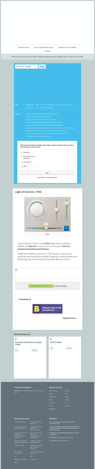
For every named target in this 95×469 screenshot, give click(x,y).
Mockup (58, 105)
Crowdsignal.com (51, 177)
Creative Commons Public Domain (64, 128)
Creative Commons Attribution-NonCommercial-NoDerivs (44, 122)
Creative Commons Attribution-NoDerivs (38, 117)
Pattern (69, 105)
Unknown (42, 136)
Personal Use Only (32, 136)
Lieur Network (68, 437)
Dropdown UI (25, 299)
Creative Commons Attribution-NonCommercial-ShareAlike (44, 125)
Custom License (31, 131)
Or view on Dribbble (60, 286)
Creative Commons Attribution (48, 114)
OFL (67, 133)
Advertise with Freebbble (67, 47)
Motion (64, 105)
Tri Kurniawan (63, 440)
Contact (47, 51)
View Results (41, 177)
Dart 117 (32, 246)
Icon (45, 105)
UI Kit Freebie (56, 342)
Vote (47, 173)
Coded (37, 105)
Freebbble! (48, 6)
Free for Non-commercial (34, 133)
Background (30, 105)
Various (42, 107)
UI (33, 107)
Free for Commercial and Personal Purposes (51, 131)
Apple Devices (69, 318)
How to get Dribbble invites (44, 47)
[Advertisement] (47, 27)
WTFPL (48, 136)
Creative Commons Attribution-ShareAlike (39, 128)
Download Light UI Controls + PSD (41, 286)
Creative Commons (32, 114)
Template (29, 107)
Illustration (51, 105)
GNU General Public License (52, 133)
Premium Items (23, 47)
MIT (63, 133)
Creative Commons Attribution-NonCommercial (41, 119)
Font (41, 105)
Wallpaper (49, 107)
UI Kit (37, 107)
